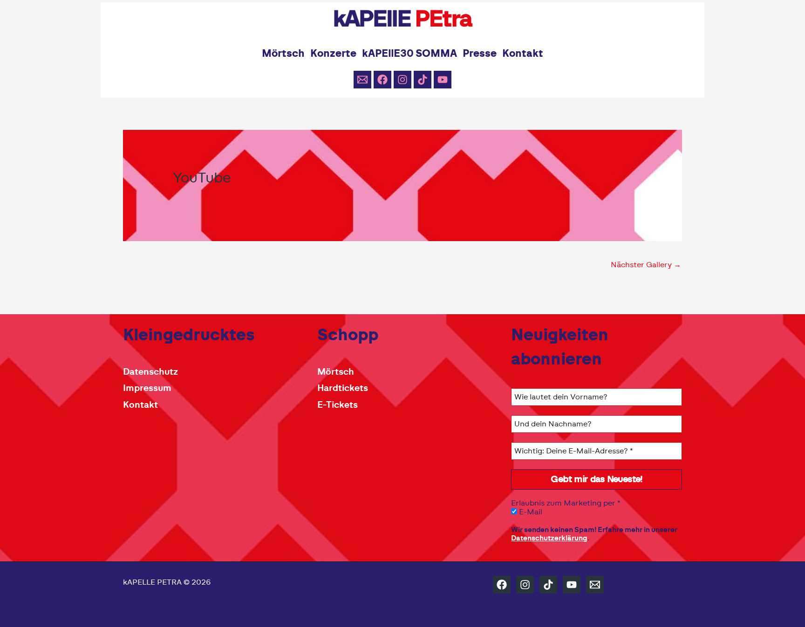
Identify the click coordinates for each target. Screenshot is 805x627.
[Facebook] (382, 79)
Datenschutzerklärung (549, 538)
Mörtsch (335, 372)
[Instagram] (402, 79)
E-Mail (529, 512)
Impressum (147, 388)
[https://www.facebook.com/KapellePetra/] (502, 584)
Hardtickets (342, 388)
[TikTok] (422, 79)
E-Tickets (337, 405)
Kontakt (140, 405)
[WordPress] (595, 584)
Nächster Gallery (646, 265)
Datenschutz (150, 372)
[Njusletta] (362, 79)
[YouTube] (442, 79)
